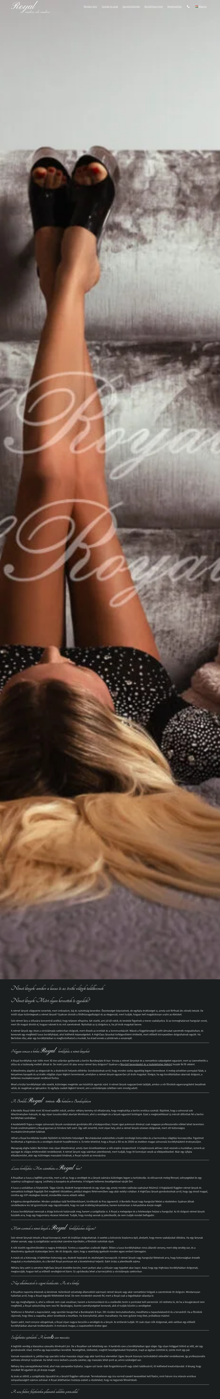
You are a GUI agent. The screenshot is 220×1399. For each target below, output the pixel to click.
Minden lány (90, 6)
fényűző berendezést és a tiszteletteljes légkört (146, 1064)
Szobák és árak (110, 6)
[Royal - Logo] (30, 12)
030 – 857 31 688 (188, 7)
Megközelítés (174, 6)
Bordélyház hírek (153, 6)
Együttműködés (131, 6)
